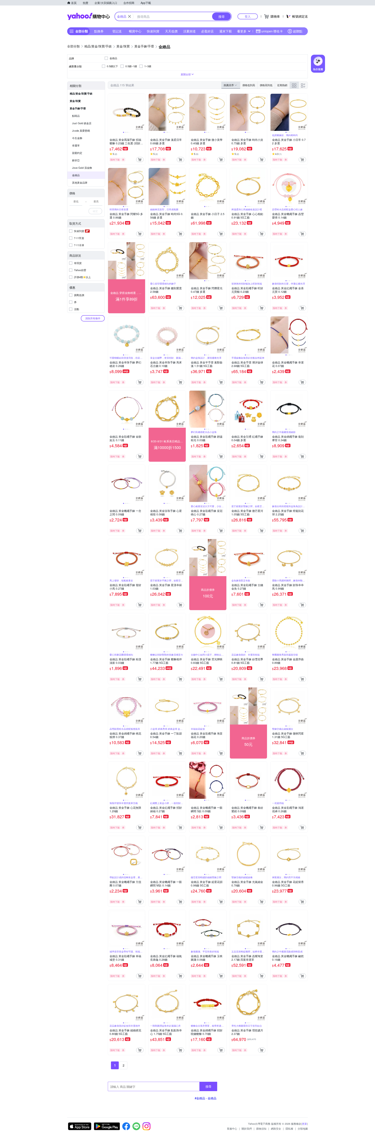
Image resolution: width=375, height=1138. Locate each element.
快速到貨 (153, 31)
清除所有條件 (92, 318)
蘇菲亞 (76, 160)
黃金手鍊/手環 (78, 108)
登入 (248, 16)
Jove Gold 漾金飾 (82, 168)
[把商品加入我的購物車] (140, 159)
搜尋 (208, 1086)
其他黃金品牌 (79, 182)
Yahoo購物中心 (88, 16)
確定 (95, 211)
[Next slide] (142, 112)
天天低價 (171, 31)
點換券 (99, 31)
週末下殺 (225, 31)
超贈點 (297, 31)
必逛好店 (207, 31)
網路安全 (276, 1128)
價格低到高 (248, 85)
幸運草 (76, 145)
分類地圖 (303, 1128)
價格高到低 (266, 85)
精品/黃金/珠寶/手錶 (81, 93)
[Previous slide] (110, 112)
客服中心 (232, 1128)
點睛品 (76, 116)
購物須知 (261, 1128)
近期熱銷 (282, 85)
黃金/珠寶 (75, 101)
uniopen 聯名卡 (272, 31)
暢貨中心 (135, 31)
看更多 (241, 31)
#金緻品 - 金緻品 (205, 1098)
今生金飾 (77, 138)
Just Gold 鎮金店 (81, 123)
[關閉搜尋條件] (129, 16)
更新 (304, 1124)
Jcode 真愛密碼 (81, 130)
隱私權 (289, 1128)
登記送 (117, 31)
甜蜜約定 (77, 153)
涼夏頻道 (189, 31)
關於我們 (247, 1128)
